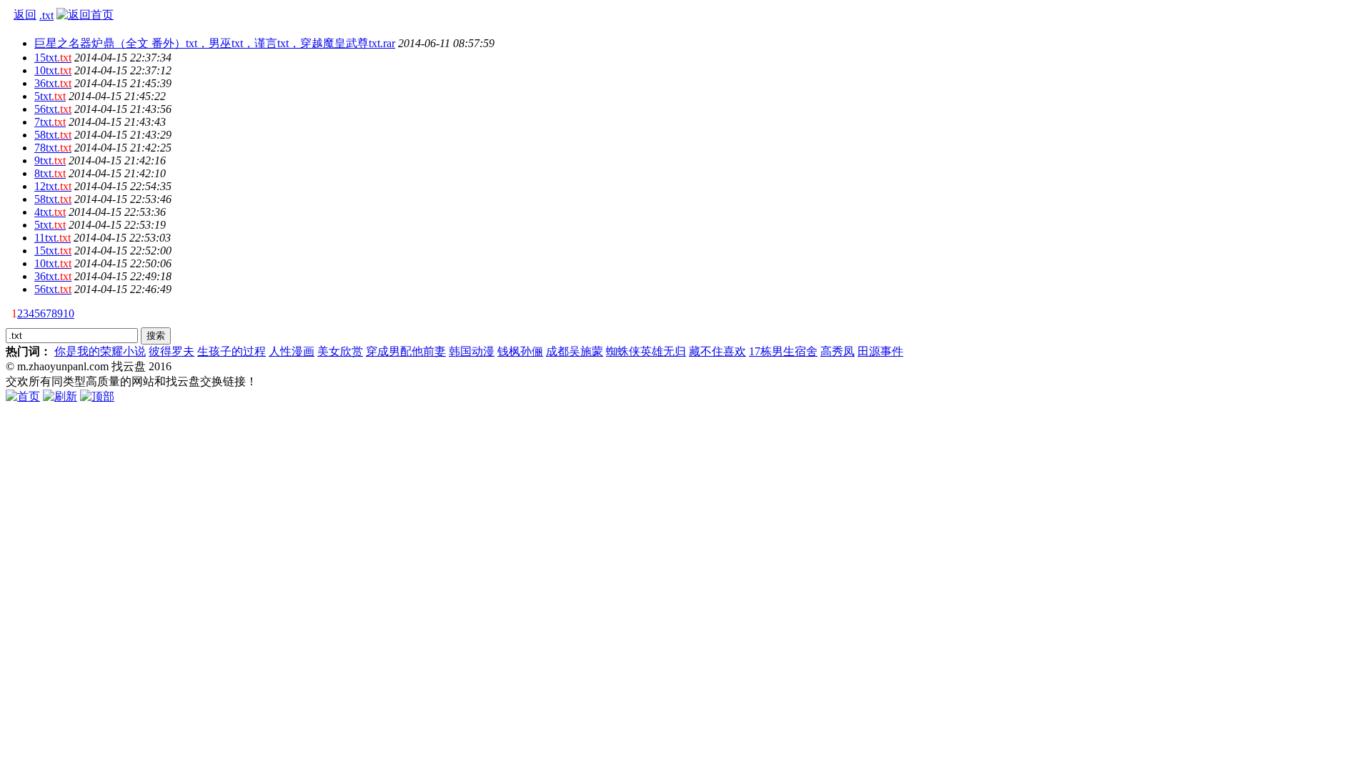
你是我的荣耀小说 (100, 351)
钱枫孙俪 (520, 351)
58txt (52, 135)
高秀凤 (837, 351)
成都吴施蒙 (574, 351)
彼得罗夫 (171, 351)
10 (68, 313)
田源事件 (880, 351)
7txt (50, 122)
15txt (52, 57)
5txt (50, 96)
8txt (50, 173)
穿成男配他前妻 (406, 351)
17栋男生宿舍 (783, 351)
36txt (52, 83)
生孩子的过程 (231, 351)
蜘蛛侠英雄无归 (646, 351)
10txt (52, 70)
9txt (50, 160)
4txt (50, 212)
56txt (52, 109)
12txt (52, 186)
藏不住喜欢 (717, 351)
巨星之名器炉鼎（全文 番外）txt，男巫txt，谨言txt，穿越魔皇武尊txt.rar (214, 43)
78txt (52, 148)
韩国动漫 (471, 351)
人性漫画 (291, 351)
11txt (52, 238)
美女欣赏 (340, 351)
